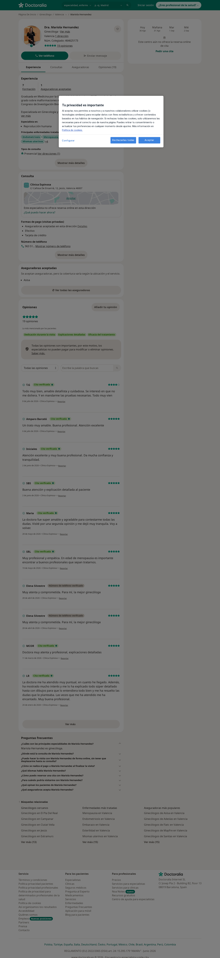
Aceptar (149, 140)
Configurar (68, 140)
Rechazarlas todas (123, 140)
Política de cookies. (72, 130)
